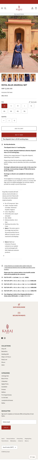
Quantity (3, 116)
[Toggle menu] (2, 8)
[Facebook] (2, 338)
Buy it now (19, 135)
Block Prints (4, 378)
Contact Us (20, 441)
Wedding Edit (5, 354)
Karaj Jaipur (7, 451)
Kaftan (3, 403)
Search (2, 438)
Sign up (6, 427)
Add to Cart (19, 128)
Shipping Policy (28, 438)
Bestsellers (4, 351)
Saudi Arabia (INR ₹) (8, 447)
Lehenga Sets (5, 376)
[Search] (6, 8)
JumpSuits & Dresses (7, 400)
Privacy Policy (20, 438)
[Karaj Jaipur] (19, 8)
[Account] (32, 8)
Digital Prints (4, 384)
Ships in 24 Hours (6, 357)
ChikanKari (4, 381)
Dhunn (3, 362)
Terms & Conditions (10, 438)
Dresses (3, 389)
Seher (3, 365)
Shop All (3, 349)
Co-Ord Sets (4, 397)
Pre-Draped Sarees (6, 395)
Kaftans (3, 392)
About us (27, 441)
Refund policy (13, 441)
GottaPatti (4, 387)
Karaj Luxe (4, 359)
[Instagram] (4, 338)
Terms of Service (4, 441)
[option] (19, 44)
